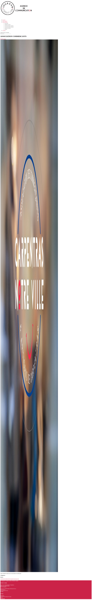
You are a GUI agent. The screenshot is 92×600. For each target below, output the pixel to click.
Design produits (8, 28)
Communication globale (9, 26)
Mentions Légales (15, 580)
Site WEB (6, 23)
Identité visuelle (7, 24)
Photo (6, 29)
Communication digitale (9, 25)
